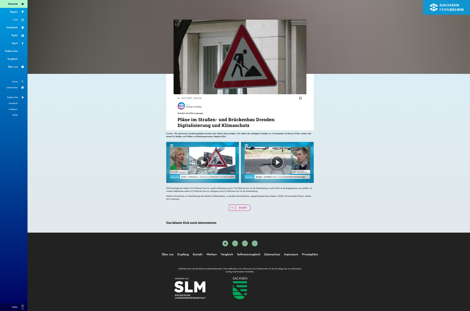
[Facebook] (235, 243)
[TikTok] (255, 243)
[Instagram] (245, 243)
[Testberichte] (225, 243)
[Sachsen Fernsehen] (446, 7)
